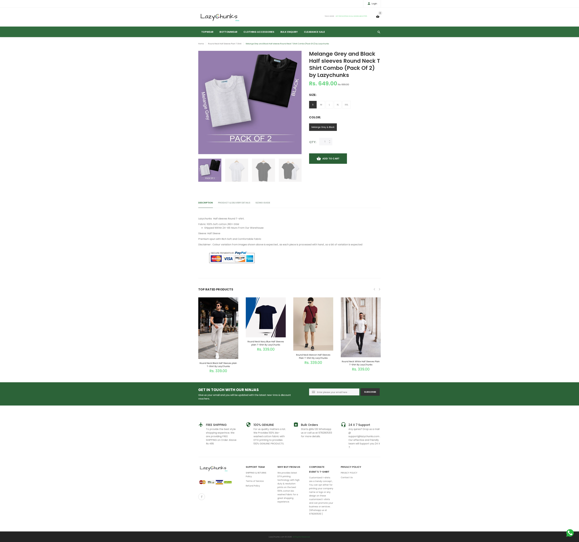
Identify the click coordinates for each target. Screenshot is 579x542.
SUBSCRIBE (370, 391)
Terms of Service (255, 481)
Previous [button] (202, 170)
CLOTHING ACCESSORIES (259, 32)
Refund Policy (253, 485)
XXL (346, 104)
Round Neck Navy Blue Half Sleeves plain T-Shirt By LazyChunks (266, 343)
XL (338, 104)
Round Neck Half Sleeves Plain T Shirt (224, 43)
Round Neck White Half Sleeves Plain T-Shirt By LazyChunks (361, 363)
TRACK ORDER (329, 16)
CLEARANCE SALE (314, 32)
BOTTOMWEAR (228, 32)
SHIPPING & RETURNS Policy (256, 474)
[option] (209, 170)
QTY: (312, 142)
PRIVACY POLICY (349, 472)
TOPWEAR (207, 32)
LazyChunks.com (277, 537)
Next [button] (298, 170)
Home (201, 43)
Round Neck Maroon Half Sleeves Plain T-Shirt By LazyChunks (313, 356)
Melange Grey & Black (323, 127)
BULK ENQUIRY (289, 32)
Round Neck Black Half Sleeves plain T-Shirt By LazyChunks (218, 365)
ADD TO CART (330, 158)
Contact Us (347, 477)
